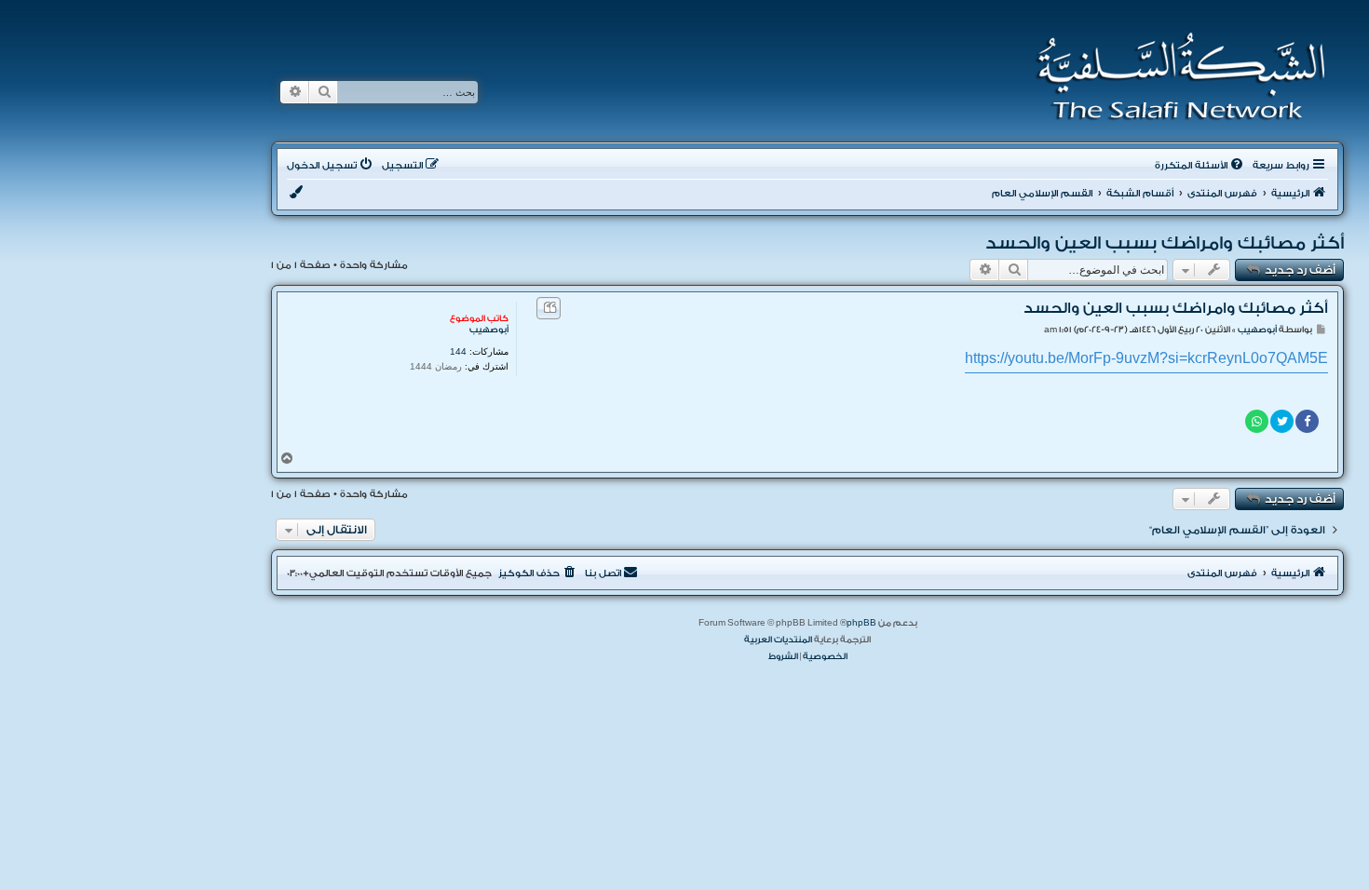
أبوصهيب (488, 329)
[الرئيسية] (1175, 76)
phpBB (861, 622)
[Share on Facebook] (1307, 421)
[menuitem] (1200, 166)
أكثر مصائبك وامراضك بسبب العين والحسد (1164, 243)
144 (458, 351)
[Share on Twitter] (1282, 421)
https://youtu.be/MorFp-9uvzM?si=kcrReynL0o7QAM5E (1146, 358)
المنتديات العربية (778, 639)
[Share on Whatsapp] (1256, 421)
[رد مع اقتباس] (548, 308)
